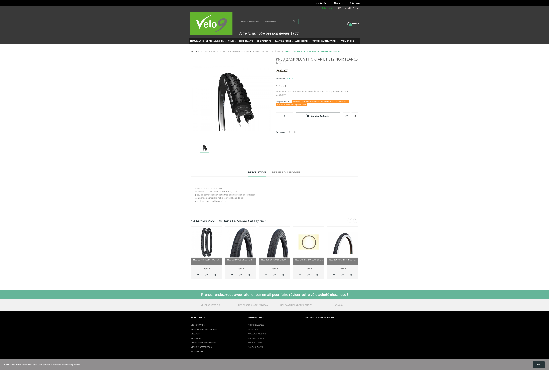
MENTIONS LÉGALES (256, 325)
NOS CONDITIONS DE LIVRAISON (253, 305)
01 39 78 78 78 (349, 8)
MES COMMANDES (198, 325)
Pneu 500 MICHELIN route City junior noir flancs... (342, 259)
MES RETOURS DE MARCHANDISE (204, 329)
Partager (289, 132)
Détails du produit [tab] (286, 172)
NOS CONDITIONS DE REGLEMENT (296, 305)
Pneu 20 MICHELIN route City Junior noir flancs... (206, 259)
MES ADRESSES (196, 338)
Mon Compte (321, 3)
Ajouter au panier (318, 116)
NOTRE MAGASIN (255, 342)
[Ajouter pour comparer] (214, 274)
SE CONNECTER (197, 351)
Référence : (281, 78)
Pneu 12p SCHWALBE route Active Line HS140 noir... (274, 259)
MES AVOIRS (195, 334)
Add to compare (354, 116)
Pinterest (295, 132)
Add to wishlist (346, 116)
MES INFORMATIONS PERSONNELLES (205, 342)
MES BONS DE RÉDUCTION (201, 347)
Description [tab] (257, 172)
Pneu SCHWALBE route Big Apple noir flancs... (240, 259)
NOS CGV (339, 305)
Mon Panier (338, 3)
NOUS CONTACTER (255, 347)
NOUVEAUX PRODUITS (257, 334)
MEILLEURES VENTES (256, 338)
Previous (350, 220)
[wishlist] (206, 274)
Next (355, 220)
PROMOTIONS (253, 329)
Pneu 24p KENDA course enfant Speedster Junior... (308, 259)
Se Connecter (355, 3)
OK (538, 364)
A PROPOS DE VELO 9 (210, 305)
